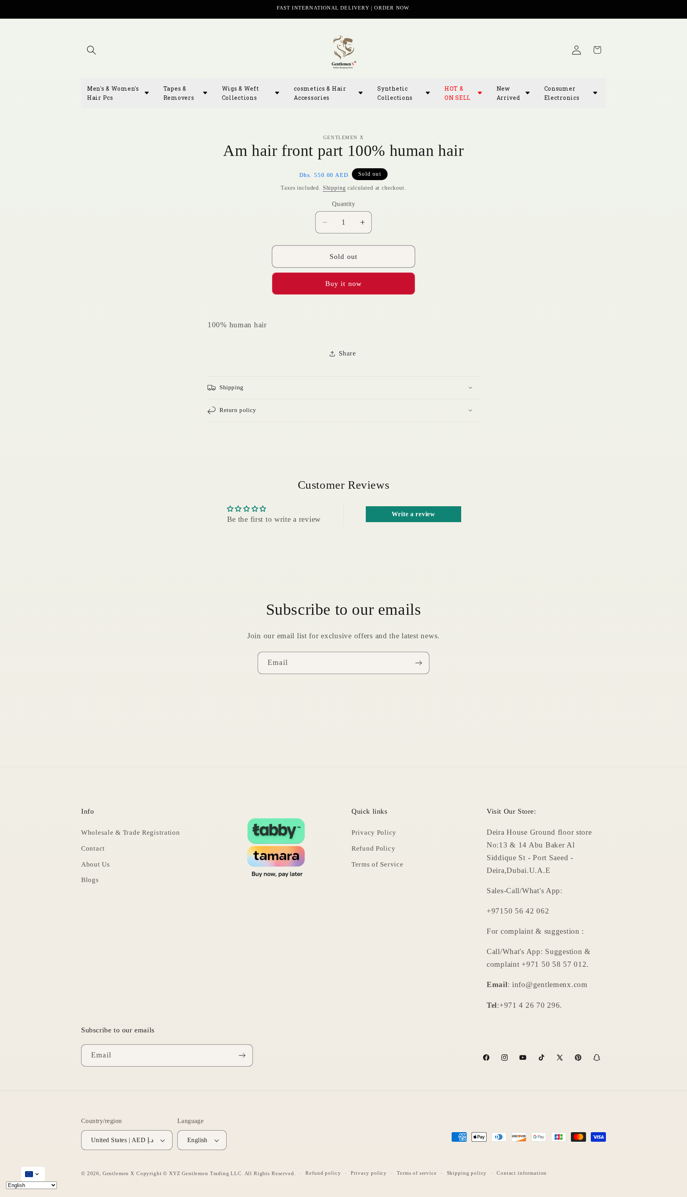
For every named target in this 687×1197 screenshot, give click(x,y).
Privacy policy (369, 1173)
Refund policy (323, 1173)
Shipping (334, 188)
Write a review (413, 514)
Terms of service (417, 1173)
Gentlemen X (118, 1173)
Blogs (90, 880)
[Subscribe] (418, 663)
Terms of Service (377, 864)
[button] (91, 49)
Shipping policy (467, 1173)
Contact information (522, 1173)
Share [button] (347, 353)
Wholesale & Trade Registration (130, 832)
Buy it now (343, 284)
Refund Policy (373, 848)
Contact (93, 848)
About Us (95, 864)
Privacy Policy (373, 832)
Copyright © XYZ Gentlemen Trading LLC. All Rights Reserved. (216, 1173)
